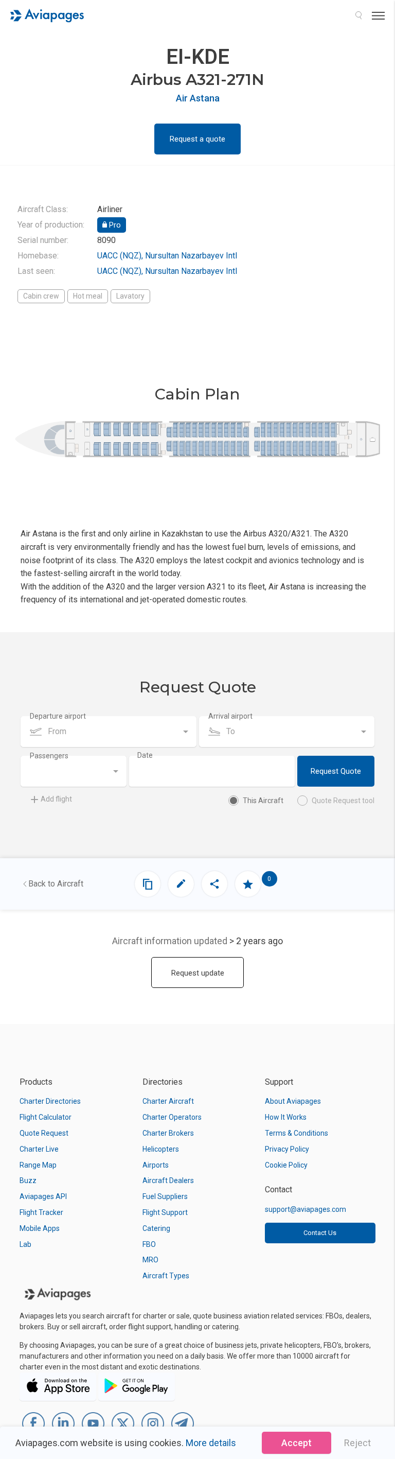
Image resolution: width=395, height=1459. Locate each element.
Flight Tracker (41, 1212)
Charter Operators (172, 1117)
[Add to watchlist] (248, 884)
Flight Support (165, 1212)
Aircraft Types (165, 1276)
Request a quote (197, 139)
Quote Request (44, 1133)
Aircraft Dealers (168, 1180)
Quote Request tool (343, 800)
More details (211, 1442)
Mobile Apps (40, 1228)
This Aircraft (263, 800)
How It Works (286, 1117)
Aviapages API (43, 1196)
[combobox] (108, 731)
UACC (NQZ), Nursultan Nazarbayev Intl (167, 255)
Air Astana (198, 98)
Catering (156, 1228)
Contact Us (319, 1233)
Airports (155, 1165)
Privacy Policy (287, 1149)
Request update (197, 973)
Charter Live (39, 1149)
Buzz (28, 1180)
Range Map (38, 1165)
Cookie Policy (286, 1165)
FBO (149, 1244)
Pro (114, 225)
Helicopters (160, 1149)
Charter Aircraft (168, 1101)
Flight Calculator (45, 1117)
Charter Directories (50, 1101)
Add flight (56, 799)
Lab (25, 1244)
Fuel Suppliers (165, 1196)
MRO (150, 1260)
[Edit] (181, 884)
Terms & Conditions (296, 1133)
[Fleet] (147, 884)
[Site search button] (358, 15)
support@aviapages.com (305, 1209)
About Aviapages (293, 1101)
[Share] (214, 884)
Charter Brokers (168, 1133)
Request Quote (336, 771)
